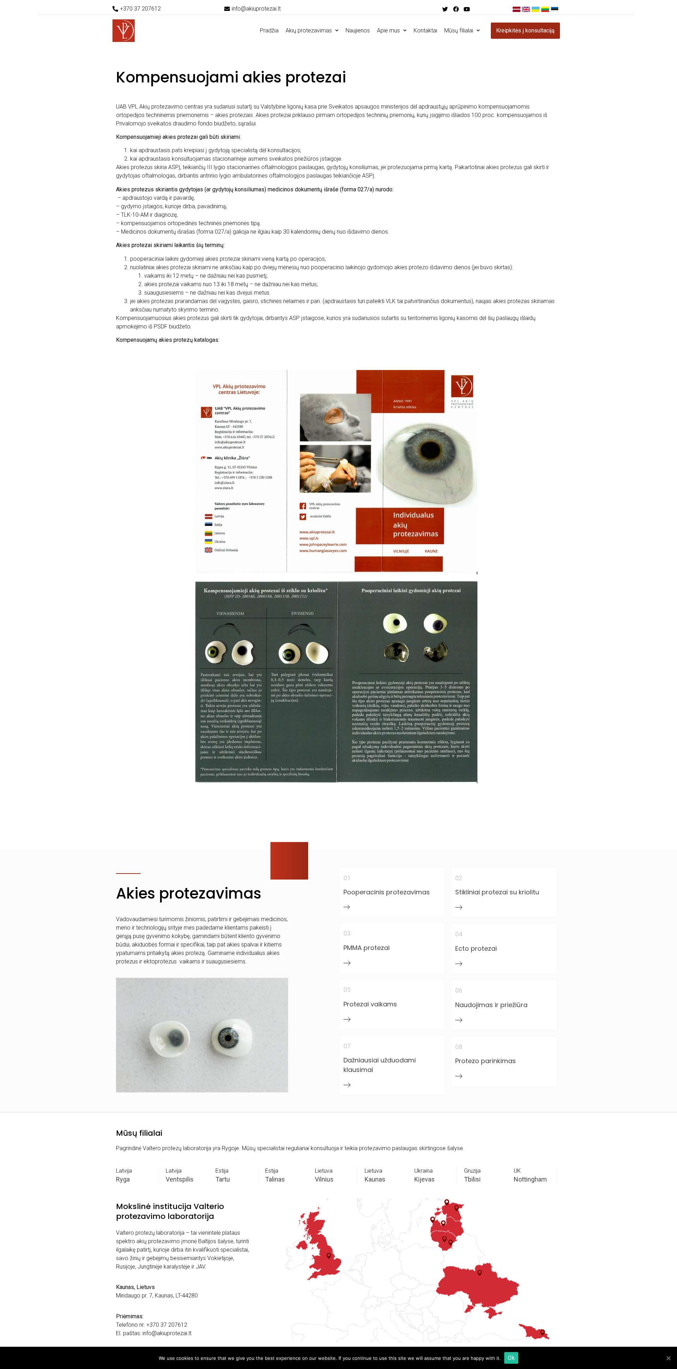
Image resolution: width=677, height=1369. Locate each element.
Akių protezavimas (309, 30)
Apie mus (388, 30)
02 (458, 878)
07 (346, 1046)
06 (458, 990)
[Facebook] (455, 9)
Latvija (124, 1170)
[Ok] (668, 1358)
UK (517, 1170)
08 (458, 1046)
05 (346, 989)
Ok (511, 1358)
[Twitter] (444, 9)
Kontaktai (425, 30)
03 (346, 933)
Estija (221, 1170)
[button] (136, 9)
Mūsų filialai (458, 30)
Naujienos (358, 30)
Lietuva (324, 1170)
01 (346, 878)
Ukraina (423, 1170)
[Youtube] (466, 9)
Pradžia (269, 30)
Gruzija (472, 1170)
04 (458, 934)
